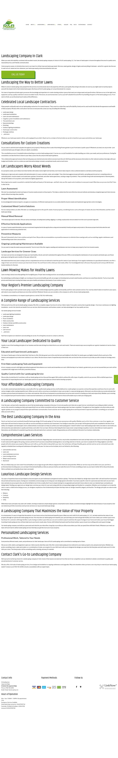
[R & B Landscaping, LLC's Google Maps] (81, 687)
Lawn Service (51, 24)
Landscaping (40, 24)
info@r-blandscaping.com (11, 690)
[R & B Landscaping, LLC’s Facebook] (76, 687)
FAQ (71, 24)
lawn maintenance (104, 305)
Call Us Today (18, 75)
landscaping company (29, 290)
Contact (89, 24)
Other (59, 24)
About (32, 24)
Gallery (66, 24)
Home (27, 24)
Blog (75, 24)
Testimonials (82, 24)
